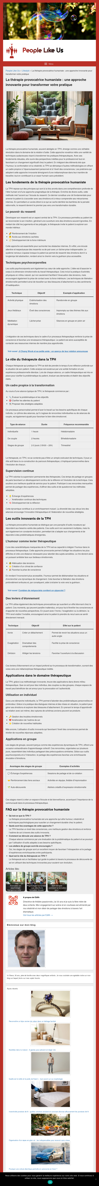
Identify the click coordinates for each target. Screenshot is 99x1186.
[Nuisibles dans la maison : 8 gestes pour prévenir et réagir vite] (50, 1035)
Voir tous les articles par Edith (38, 915)
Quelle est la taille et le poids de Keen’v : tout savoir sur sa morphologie (36, 1079)
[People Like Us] (49, 38)
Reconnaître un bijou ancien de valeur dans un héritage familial (32, 1021)
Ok (50, 1182)
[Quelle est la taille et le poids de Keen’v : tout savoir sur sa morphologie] (50, 1063)
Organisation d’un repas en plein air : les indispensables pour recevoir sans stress (39, 1140)
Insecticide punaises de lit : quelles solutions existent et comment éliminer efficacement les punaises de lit (49, 1111)
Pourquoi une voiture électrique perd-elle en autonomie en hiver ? (33, 1169)
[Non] (95, 1179)
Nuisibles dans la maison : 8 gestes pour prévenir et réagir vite (32, 1050)
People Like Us (13, 70)
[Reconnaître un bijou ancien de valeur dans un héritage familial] (50, 1004)
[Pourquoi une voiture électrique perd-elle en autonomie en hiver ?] (50, 1154)
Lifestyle (26, 70)
